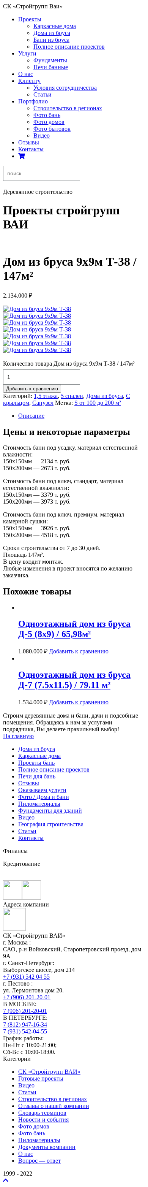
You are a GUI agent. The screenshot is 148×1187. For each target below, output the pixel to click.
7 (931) (25, 1031)
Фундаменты (50, 60)
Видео (41, 135)
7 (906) (25, 1011)
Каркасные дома (54, 26)
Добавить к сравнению (32, 388)
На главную (18, 736)
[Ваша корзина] (21, 156)
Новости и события (43, 1119)
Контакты (31, 149)
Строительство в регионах (67, 108)
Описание (31, 415)
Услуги (27, 53)
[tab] (81, 415)
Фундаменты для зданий (50, 810)
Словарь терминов (42, 1112)
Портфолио (33, 101)
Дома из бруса (51, 33)
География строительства (50, 824)
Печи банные (50, 67)
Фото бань (46, 115)
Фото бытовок (52, 128)
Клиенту (29, 81)
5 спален (72, 396)
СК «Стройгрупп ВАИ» (49, 1071)
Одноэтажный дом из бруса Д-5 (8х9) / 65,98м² (74, 629)
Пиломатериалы (39, 803)
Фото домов (49, 122)
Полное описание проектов (69, 46)
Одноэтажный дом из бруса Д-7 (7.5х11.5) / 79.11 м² (74, 680)
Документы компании (47, 1147)
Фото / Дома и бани (43, 797)
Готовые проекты (40, 1078)
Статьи (42, 94)
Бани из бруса (51, 39)
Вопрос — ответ (39, 1160)
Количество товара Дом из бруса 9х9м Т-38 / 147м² (69, 363)
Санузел (43, 402)
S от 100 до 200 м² (97, 402)
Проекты (29, 19)
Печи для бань (36, 776)
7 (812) (25, 1024)
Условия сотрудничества (65, 87)
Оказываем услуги (42, 790)
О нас (25, 74)
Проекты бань (36, 762)
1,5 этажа (46, 396)
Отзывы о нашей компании (53, 1106)
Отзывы (28, 142)
